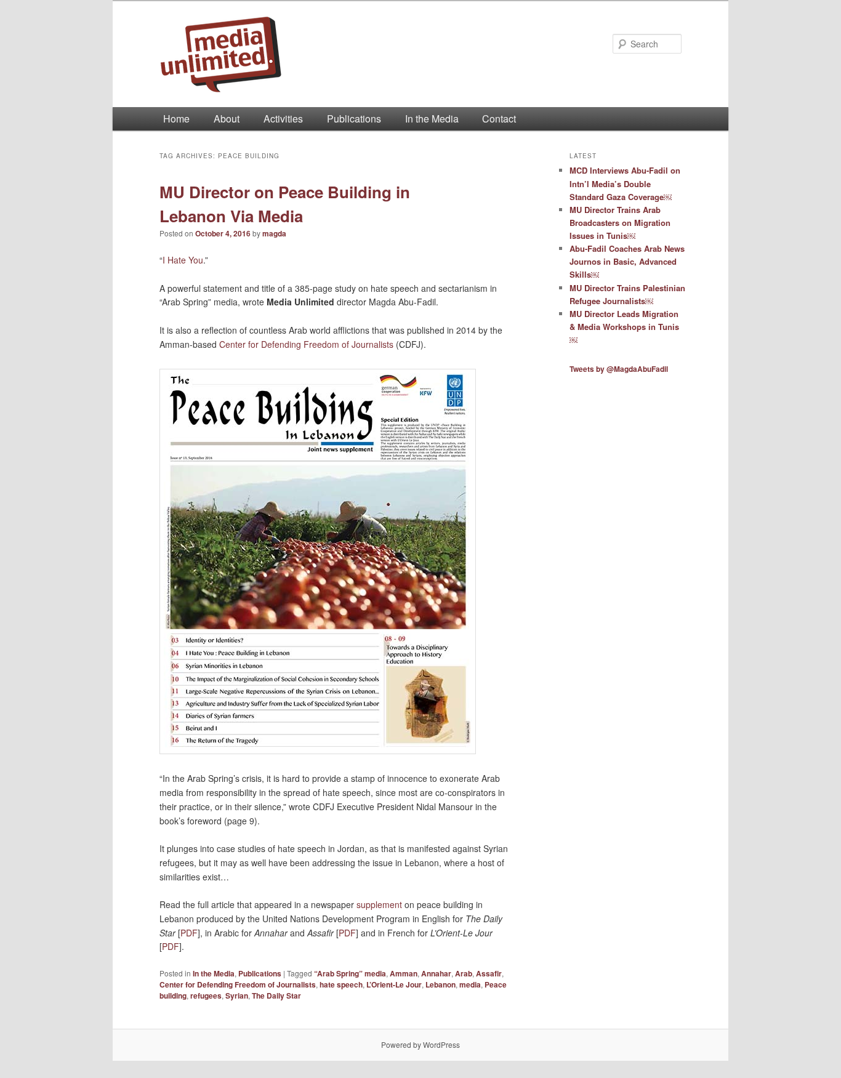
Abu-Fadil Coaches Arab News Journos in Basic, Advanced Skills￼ (627, 261)
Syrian (236, 995)
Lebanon (440, 984)
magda (274, 233)
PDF (189, 933)
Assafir (489, 973)
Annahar (436, 973)
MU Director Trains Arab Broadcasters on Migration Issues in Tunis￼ (619, 222)
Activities (283, 118)
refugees (206, 995)
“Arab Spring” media (350, 973)
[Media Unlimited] (337, 54)
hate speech (341, 984)
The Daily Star (276, 995)
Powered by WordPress (420, 1044)
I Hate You (183, 260)
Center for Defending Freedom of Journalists (306, 344)
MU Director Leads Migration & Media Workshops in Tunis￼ (624, 326)
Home (176, 118)
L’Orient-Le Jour (394, 984)
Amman (403, 973)
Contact (499, 118)
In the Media (432, 118)
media (470, 984)
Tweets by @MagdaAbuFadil (618, 368)
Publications (354, 118)
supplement (379, 904)
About (226, 118)
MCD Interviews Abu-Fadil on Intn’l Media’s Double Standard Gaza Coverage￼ (624, 183)
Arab (463, 973)
